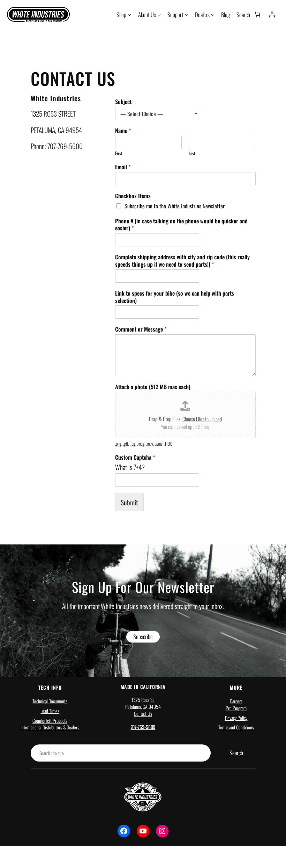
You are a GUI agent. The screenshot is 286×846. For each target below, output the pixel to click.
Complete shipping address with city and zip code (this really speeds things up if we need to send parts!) (182, 260)
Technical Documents (49, 701)
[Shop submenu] (129, 14)
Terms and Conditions (236, 727)
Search (236, 752)
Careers (236, 701)
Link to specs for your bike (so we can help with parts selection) (174, 297)
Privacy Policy (236, 717)
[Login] (271, 14)
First (118, 153)
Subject (123, 101)
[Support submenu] (186, 14)
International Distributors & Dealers (50, 727)
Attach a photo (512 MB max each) (152, 387)
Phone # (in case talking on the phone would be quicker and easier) (181, 224)
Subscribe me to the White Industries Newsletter (175, 206)
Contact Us (143, 713)
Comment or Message (140, 329)
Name (123, 130)
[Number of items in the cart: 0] (257, 14)
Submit (129, 502)
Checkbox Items (133, 196)
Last (192, 153)
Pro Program (236, 708)
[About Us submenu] (159, 14)
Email (122, 167)
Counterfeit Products (49, 720)
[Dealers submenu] (212, 14)
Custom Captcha (135, 457)
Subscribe (142, 636)
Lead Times (49, 710)
